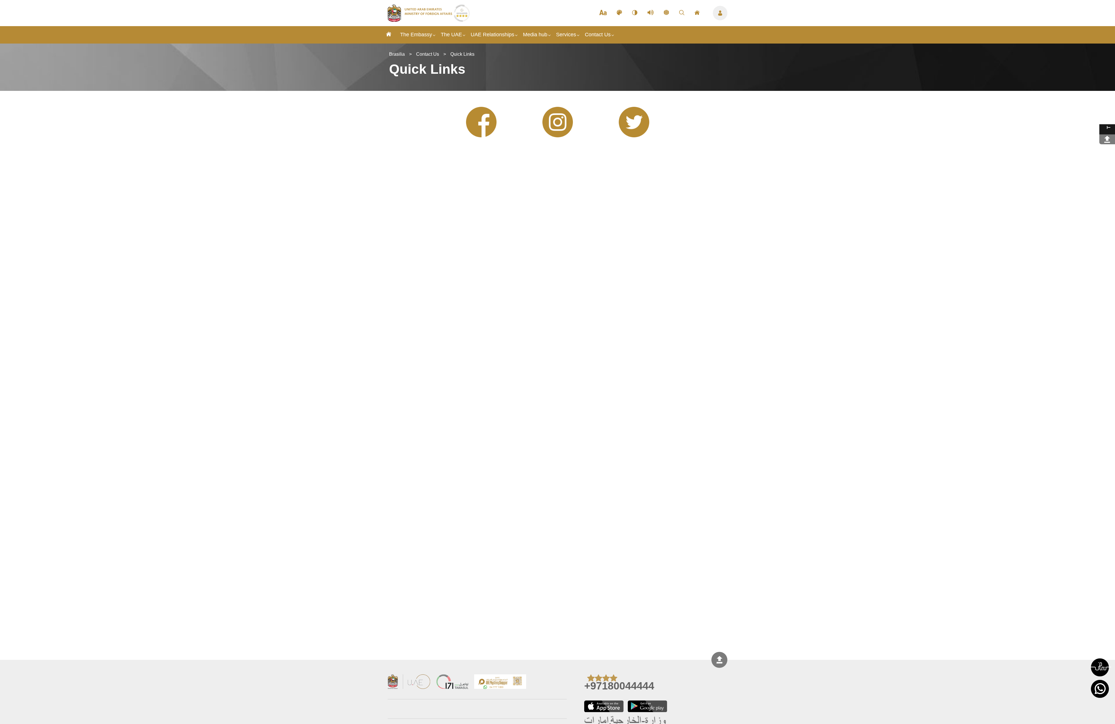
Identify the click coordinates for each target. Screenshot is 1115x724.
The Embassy (416, 34)
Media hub (535, 34)
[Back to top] (719, 660)
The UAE (451, 34)
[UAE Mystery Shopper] (500, 682)
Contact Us (598, 34)
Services (566, 34)
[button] (1100, 667)
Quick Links (462, 54)
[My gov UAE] (452, 682)
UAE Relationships (492, 34)
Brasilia (397, 54)
